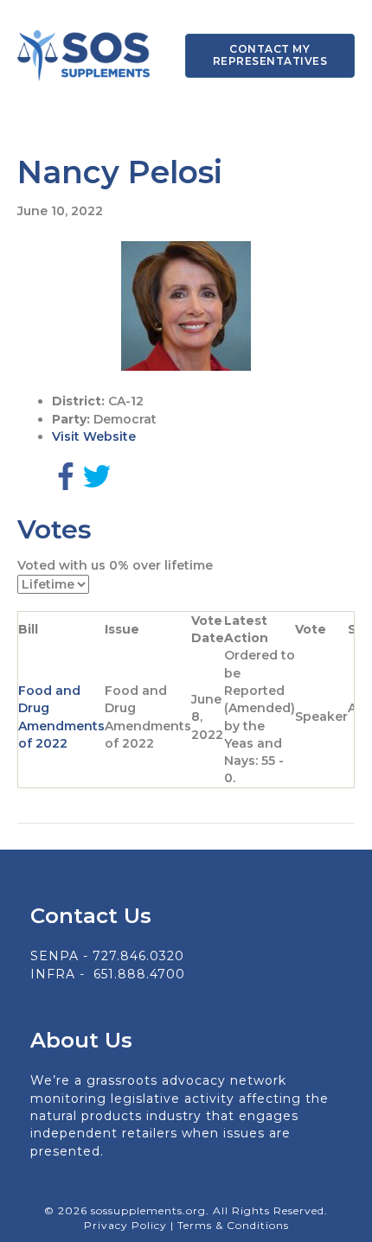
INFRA (52, 974)
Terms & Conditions (233, 1225)
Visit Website (94, 436)
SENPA (54, 956)
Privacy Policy (127, 1225)
